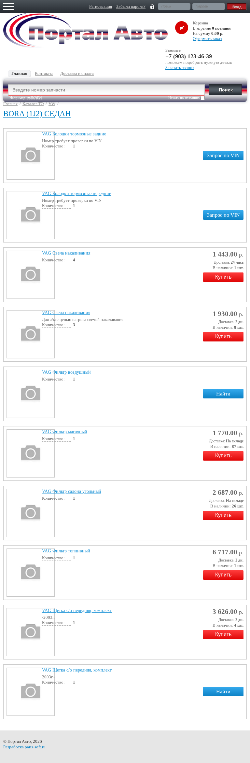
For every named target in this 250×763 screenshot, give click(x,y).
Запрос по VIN (223, 155)
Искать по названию (184, 98)
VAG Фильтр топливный (66, 550)
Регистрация (100, 6)
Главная (10, 103)
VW (52, 103)
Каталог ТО (33, 103)
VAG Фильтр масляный (64, 431)
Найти (223, 393)
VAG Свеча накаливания (66, 253)
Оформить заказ (207, 38)
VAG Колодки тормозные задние (74, 134)
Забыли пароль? (131, 6)
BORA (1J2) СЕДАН (37, 113)
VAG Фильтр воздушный (66, 372)
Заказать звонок (179, 67)
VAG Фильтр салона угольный (71, 491)
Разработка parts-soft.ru (24, 746)
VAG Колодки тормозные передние (76, 193)
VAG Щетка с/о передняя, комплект (77, 610)
